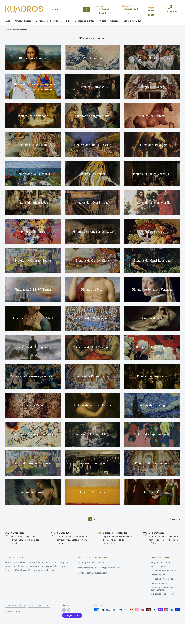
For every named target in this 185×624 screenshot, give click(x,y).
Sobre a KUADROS (132, 21)
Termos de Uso (158, 574)
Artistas (102, 21)
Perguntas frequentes (161, 562)
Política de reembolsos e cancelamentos (163, 588)
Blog (68, 21)
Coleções (114, 21)
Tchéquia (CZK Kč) (36, 605)
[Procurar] (86, 9)
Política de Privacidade (162, 579)
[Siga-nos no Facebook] (64, 610)
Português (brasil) (13, 605)
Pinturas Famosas (22, 21)
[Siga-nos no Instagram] (68, 610)
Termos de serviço (160, 583)
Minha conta (151, 12)
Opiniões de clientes (84, 21)
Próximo (173, 519)
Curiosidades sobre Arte (162, 594)
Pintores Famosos (159, 566)
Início (7, 21)
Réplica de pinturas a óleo (163, 570)
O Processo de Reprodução (49, 21)
